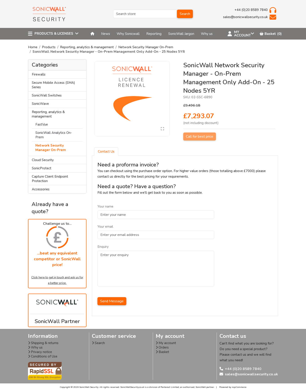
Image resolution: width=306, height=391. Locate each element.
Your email (105, 226)
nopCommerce (239, 387)
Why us (36, 347)
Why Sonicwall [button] (128, 34)
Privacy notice (41, 352)
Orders (163, 347)
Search (185, 13)
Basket (163, 352)
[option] (132, 98)
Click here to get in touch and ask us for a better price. (57, 280)
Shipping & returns (44, 343)
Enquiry (103, 246)
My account (167, 343)
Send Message (112, 301)
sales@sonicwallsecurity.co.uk (251, 374)
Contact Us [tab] (106, 151)
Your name (105, 206)
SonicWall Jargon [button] (181, 34)
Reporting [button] (154, 34)
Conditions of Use (43, 356)
